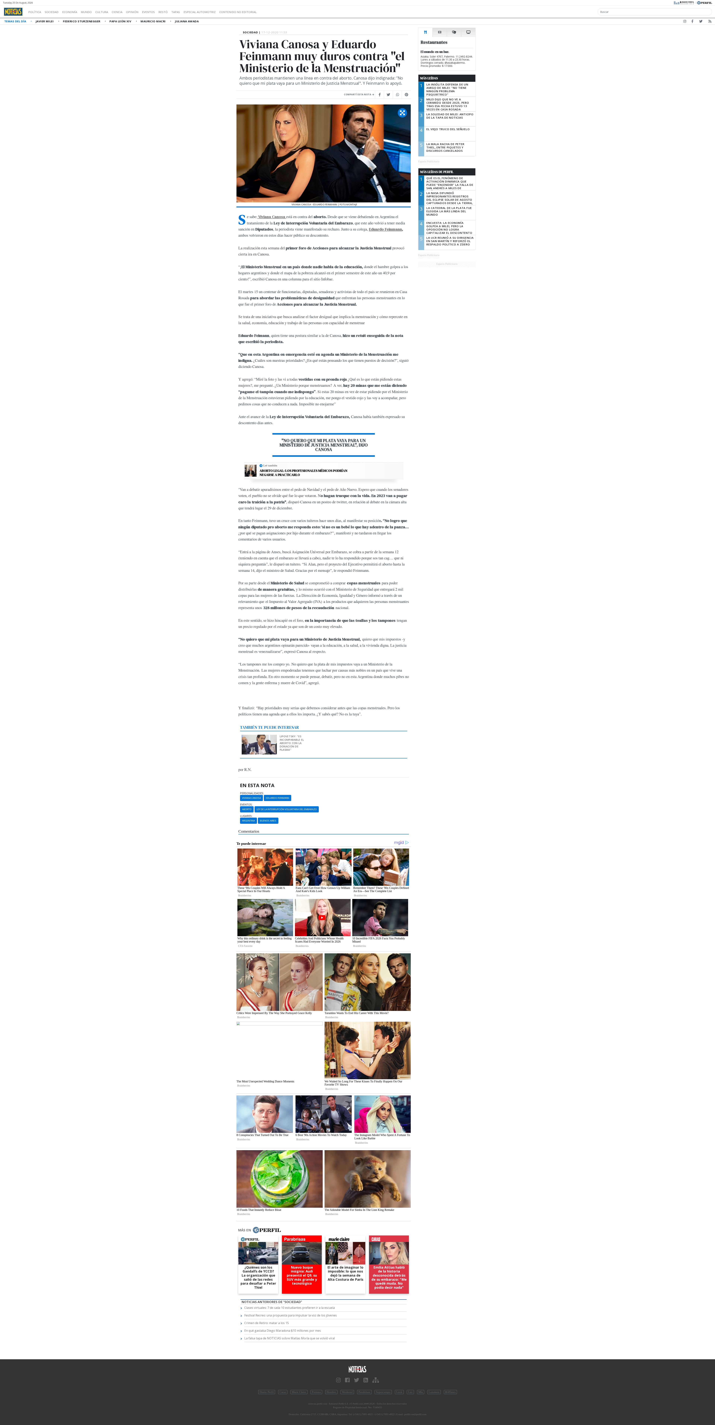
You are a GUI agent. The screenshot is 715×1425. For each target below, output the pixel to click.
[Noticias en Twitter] (700, 22)
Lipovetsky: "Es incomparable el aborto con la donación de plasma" (292, 743)
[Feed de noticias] (710, 22)
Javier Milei (45, 21)
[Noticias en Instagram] (684, 22)
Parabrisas (364, 1392)
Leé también (270, 465)
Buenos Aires (268, 820)
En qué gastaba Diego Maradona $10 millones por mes (282, 1331)
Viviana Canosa (251, 798)
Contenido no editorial (238, 12)
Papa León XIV (120, 21)
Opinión (132, 12)
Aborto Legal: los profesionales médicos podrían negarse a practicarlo (303, 473)
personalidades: (252, 793)
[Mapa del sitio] (375, 1380)
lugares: (246, 816)
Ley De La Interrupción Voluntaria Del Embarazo (287, 809)
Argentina (248, 820)
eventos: (246, 804)
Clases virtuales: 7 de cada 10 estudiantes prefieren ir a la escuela (289, 1308)
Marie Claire (299, 1392)
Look (399, 1392)
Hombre (331, 1392)
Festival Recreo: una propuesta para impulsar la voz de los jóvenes (290, 1315)
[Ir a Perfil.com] (704, 2)
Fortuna (316, 1392)
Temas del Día (15, 21)
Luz (410, 1392)
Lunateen (434, 1392)
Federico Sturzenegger (82, 21)
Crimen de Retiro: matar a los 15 (266, 1323)
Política (34, 12)
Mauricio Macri (153, 21)
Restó (163, 12)
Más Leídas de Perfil (436, 172)
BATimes (450, 1392)
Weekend (347, 1392)
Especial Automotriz (200, 12)
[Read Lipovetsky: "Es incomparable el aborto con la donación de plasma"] (260, 737)
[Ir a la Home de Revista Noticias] (13, 11)
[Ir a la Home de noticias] (357, 1369)
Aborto (247, 809)
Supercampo (383, 1392)
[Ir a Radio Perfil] (684, 2)
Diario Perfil (267, 1392)
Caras (282, 1392)
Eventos (148, 12)
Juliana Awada (187, 21)
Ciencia (117, 12)
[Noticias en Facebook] (692, 22)
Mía (420, 1392)
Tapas (175, 12)
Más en (244, 1230)
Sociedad (51, 12)
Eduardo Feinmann (385, 229)
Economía (69, 12)
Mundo (86, 12)
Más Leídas (429, 78)
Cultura (101, 12)
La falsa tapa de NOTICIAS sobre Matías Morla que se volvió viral (289, 1338)
